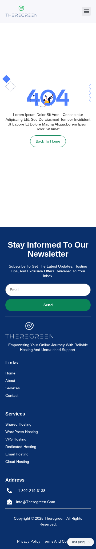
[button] (86, 11)
